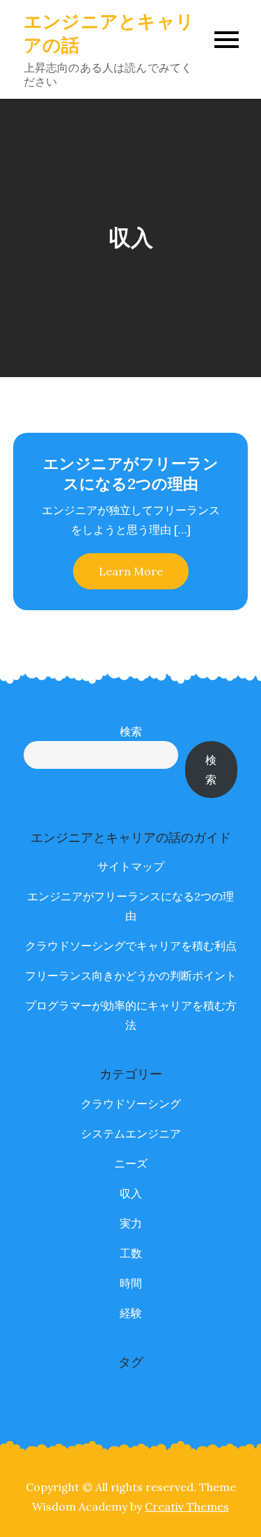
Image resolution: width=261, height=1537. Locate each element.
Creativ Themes (187, 1506)
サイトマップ (130, 866)
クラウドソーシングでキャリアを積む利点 (131, 946)
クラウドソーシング (131, 1103)
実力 (131, 1223)
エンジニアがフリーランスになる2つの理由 (131, 473)
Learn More (131, 571)
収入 (131, 1193)
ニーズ (131, 1163)
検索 (131, 731)
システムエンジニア (131, 1133)
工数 (131, 1253)
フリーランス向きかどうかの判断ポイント (131, 975)
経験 (131, 1313)
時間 (131, 1283)
